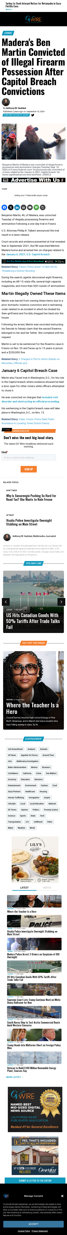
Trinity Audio (30, 195)
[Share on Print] (23, 207)
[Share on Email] (30, 207)
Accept (33, 1224)
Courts (52, 7)
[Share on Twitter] (11, 207)
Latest (9, 610)
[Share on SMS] (36, 207)
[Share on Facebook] (4, 207)
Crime (8, 33)
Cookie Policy (24, 1231)
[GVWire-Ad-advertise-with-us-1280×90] (33, 181)
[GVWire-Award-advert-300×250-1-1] (35, 1131)
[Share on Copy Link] (42, 207)
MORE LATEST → (15, 1077)
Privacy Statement (40, 1231)
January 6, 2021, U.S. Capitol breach (28, 254)
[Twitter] (33, 115)
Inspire (9, 700)
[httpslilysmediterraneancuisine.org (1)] (35, 882)
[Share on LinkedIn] (17, 207)
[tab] (24, 888)
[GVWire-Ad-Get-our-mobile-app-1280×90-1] (33, 262)
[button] (62, 1196)
